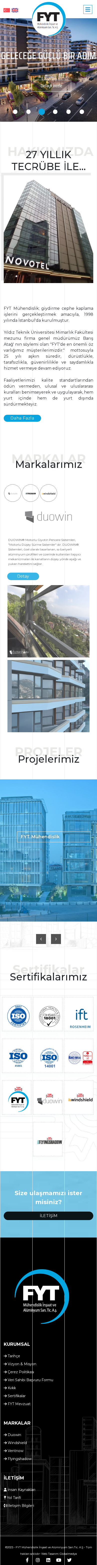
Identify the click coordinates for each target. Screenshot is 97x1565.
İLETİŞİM (48, 1215)
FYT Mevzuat (19, 1404)
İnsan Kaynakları (21, 1489)
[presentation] (41, 939)
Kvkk (11, 1388)
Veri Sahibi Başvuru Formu (30, 1380)
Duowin (14, 1435)
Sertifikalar (16, 1396)
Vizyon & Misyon (21, 1364)
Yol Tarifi (13, 1497)
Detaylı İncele (51, 85)
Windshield (17, 1443)
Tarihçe (13, 1356)
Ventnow (15, 1451)
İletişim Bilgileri (20, 1505)
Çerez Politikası (20, 1372)
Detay (23, 576)
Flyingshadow (19, 1459)
